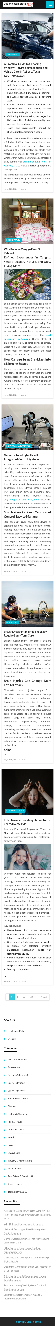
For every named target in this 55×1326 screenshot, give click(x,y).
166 (31, 997)
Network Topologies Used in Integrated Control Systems (21, 457)
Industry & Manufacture (18, 446)
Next (43, 997)
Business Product (16, 1082)
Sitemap (12, 1038)
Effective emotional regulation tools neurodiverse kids (27, 822)
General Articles (16, 1129)
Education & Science (18, 1098)
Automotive (12, 55)
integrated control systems (24, 499)
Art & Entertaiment (17, 1059)
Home (11, 1145)
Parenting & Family (15, 811)
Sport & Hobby (15, 1184)
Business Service (16, 1090)
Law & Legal (11, 622)
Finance (12, 1106)
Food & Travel (13, 240)
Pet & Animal (14, 1168)
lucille (23, 981)
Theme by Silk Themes (27, 1321)
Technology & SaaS (17, 1191)
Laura (23, 189)
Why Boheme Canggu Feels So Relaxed (22, 251)
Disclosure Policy (17, 1031)
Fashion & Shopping (18, 1114)
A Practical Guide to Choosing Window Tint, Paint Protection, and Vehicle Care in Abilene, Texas (26, 67)
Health (11, 1137)
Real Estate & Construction (21, 1176)
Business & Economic (18, 1075)
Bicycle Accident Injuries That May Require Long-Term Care (25, 633)
